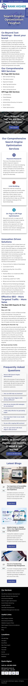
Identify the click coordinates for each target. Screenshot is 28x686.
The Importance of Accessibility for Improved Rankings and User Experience (16, 487)
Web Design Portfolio (7, 618)
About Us (4, 627)
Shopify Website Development (9, 596)
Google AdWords (6, 605)
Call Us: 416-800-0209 (14, 453)
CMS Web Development (8, 607)
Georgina (3, 640)
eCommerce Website (7, 598)
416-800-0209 (11, 665)
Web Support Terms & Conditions (10, 625)
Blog (2, 629)
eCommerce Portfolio (7, 620)
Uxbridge (4, 647)
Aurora (3, 652)
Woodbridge (4, 638)
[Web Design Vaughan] (13, 6)
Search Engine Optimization (9, 600)
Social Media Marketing (7, 603)
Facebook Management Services (10, 609)
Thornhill (3, 649)
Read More (11, 503)
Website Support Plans (7, 623)
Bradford (3, 656)
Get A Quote (14, 127)
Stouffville (4, 643)
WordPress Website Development (10, 594)
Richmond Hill (5, 654)
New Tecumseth (5, 645)
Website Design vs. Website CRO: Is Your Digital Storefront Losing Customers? (16, 529)
